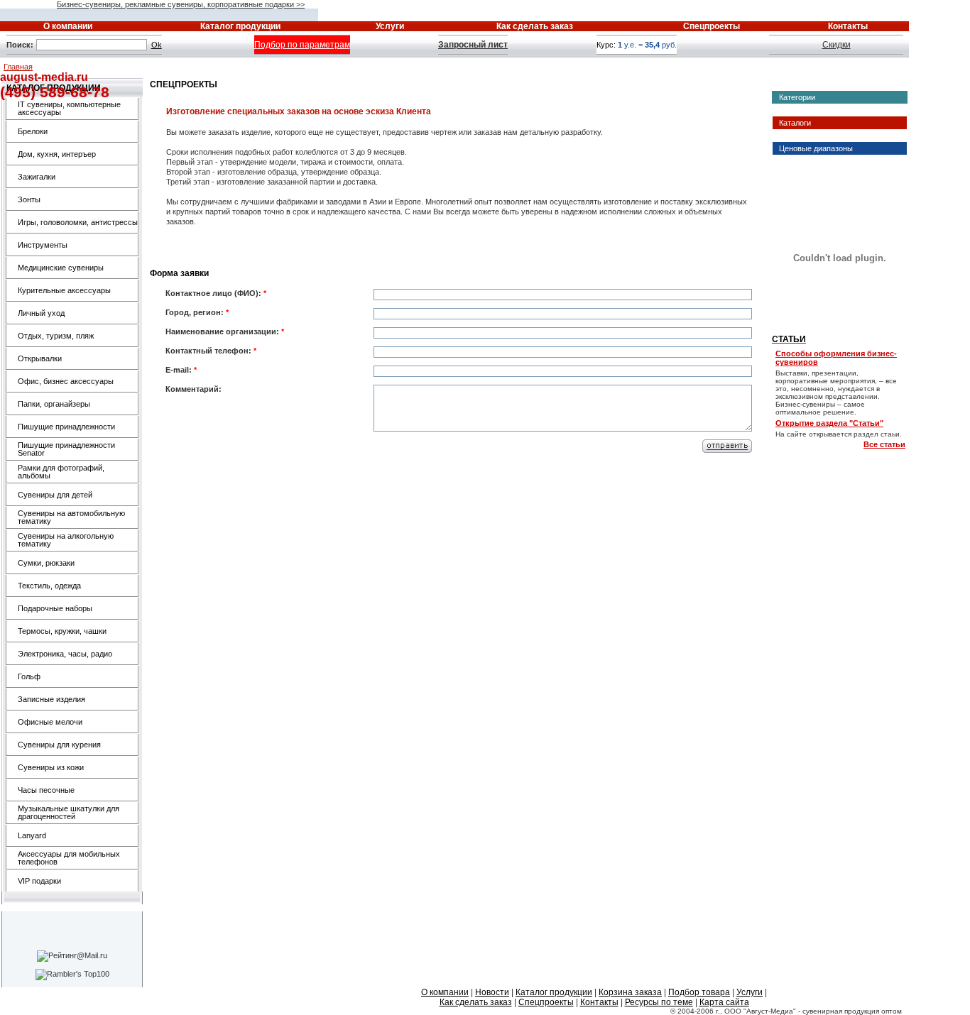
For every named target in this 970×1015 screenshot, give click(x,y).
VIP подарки (39, 881)
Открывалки (40, 358)
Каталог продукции (554, 992)
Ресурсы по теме (659, 1002)
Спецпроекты (546, 1002)
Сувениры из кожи (51, 767)
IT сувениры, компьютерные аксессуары (69, 108)
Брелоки (33, 131)
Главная (18, 66)
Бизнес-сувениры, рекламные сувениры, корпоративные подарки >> (181, 4)
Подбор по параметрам (302, 45)
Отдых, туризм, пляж (56, 335)
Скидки (836, 45)
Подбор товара (699, 992)
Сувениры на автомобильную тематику (71, 517)
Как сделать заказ (476, 1002)
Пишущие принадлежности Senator (66, 449)
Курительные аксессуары (64, 290)
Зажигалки (36, 176)
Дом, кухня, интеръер (57, 154)
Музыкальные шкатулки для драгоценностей (68, 812)
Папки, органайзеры (54, 404)
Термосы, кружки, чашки (62, 631)
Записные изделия (51, 699)
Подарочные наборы (55, 608)
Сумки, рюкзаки (46, 563)
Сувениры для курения (59, 744)
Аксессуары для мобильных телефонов (69, 858)
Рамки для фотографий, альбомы (61, 471)
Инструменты (42, 245)
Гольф (29, 676)
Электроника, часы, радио (65, 653)
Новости (492, 992)
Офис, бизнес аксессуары (66, 381)
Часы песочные (46, 790)
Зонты (29, 199)
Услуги (749, 992)
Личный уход (41, 313)
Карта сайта (724, 1002)
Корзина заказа (630, 992)
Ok (156, 44)
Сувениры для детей (55, 494)
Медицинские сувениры (61, 267)
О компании (445, 992)
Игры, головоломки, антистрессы (78, 222)
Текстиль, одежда (49, 585)
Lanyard (32, 835)
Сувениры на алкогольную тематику (66, 540)
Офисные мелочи (50, 722)
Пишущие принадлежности (66, 426)
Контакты (599, 1002)
